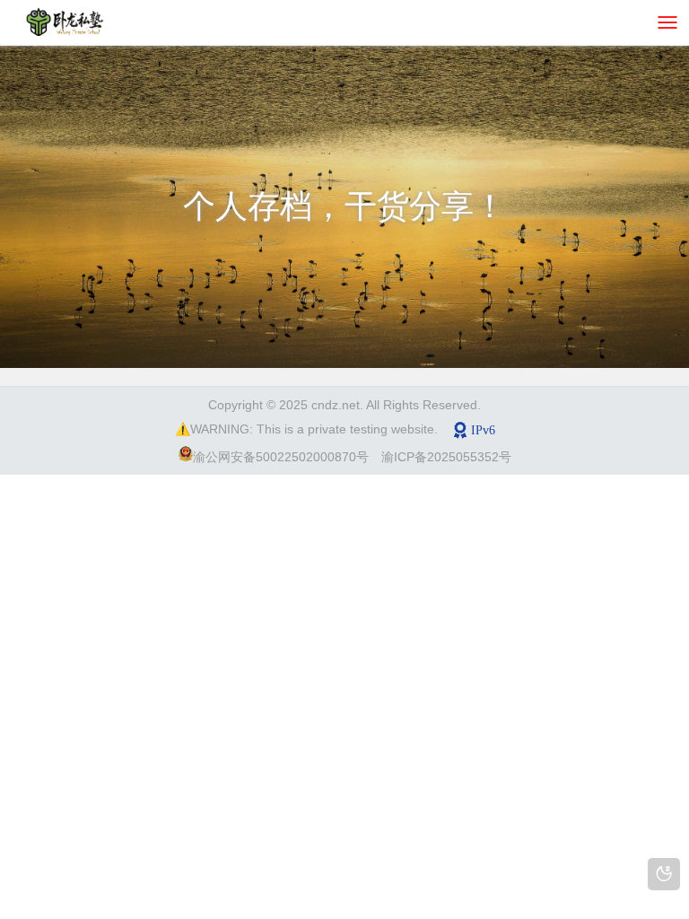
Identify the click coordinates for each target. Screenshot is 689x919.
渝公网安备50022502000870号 (281, 457)
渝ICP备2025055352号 (446, 457)
